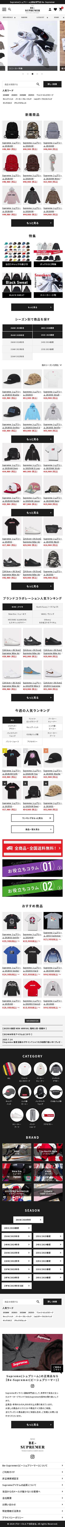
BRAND (56, 17)
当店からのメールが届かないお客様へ (21, 1491)
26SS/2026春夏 (11, 1228)
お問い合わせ (9, 1504)
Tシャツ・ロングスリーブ (45, 95)
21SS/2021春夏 (43, 1269)
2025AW (23, 95)
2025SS (31, 95)
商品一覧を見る (32, 829)
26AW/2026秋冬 (23, 1219)
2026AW (6, 95)
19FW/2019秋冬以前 (13, 1285)
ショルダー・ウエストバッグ (43, 99)
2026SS (14, 95)
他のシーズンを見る (52, 365)
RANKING (24, 17)
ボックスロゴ (7, 103)
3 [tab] (32, 74)
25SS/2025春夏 (43, 1236)
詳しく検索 (52, 84)
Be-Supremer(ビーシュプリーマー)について (25, 1465)
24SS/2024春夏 (43, 1244)
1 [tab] (23, 74)
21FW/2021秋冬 (11, 1269)
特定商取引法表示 (11, 1511)
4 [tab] (37, 74)
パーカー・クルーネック (23, 99)
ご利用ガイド (8, 1472)
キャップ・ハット (8, 99)
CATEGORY (40, 17)
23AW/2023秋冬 (12, 1252)
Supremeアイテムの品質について (19, 1485)
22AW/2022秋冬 (12, 1261)
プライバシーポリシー (13, 1517)
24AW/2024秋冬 (12, 1244)
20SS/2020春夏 (43, 1277)
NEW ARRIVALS (8, 17)
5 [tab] (42, 74)
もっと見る (33, 223)
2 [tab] (28, 74)
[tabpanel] (32, 46)
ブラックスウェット (20, 103)
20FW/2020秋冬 (11, 1277)
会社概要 (7, 1498)
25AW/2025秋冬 (12, 1236)
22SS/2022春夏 (43, 1261)
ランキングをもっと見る (32, 818)
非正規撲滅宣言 (10, 1478)
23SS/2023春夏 (43, 1252)
